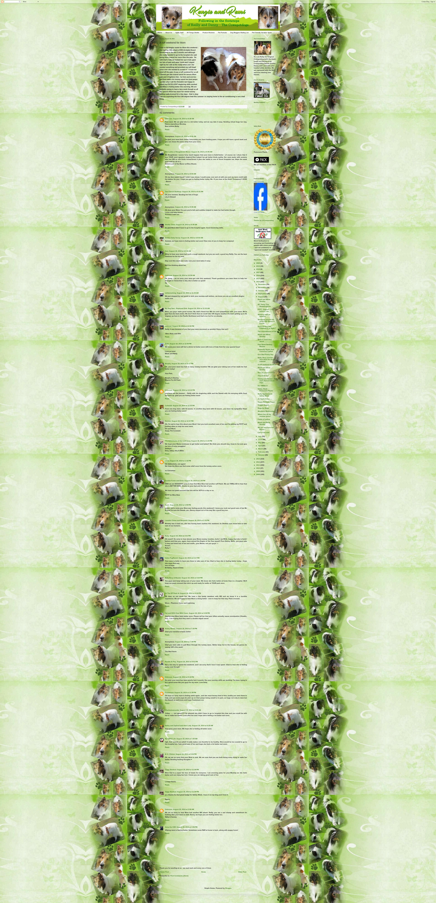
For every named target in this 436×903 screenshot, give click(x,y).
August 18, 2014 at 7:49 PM (185, 642)
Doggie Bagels (263, 405)
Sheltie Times (170, 224)
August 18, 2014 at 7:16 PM (186, 628)
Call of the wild (263, 432)
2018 (258, 269)
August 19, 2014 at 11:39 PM (188, 792)
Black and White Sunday (264, 300)
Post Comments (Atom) (179, 876)
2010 (258, 468)
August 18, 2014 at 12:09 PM (180, 344)
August (261, 297)
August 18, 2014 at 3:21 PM (180, 536)
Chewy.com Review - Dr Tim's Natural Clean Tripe (267, 381)
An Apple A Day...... (265, 399)
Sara (166, 251)
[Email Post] (189, 106)
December (262, 284)
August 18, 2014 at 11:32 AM (199, 308)
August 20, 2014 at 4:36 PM (187, 827)
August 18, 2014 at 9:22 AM (192, 191)
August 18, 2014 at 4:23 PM (192, 578)
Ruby (167, 536)
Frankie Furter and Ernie (174, 481)
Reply (167, 129)
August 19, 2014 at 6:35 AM (202, 725)
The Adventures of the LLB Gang (178, 441)
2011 (258, 465)
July (260, 436)
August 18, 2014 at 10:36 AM (180, 251)
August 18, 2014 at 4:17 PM (189, 558)
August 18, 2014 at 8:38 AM (183, 119)
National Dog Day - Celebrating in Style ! (267, 327)
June (260, 439)
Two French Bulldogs (173, 191)
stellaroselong (170, 293)
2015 (258, 278)
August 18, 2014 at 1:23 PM (201, 441)
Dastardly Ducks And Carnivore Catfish (266, 350)
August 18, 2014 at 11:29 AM (188, 293)
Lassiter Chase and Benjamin (176, 520)
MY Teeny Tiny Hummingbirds (264, 305)
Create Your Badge (259, 212)
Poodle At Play (170, 662)
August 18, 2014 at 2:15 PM (198, 520)
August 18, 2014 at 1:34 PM (194, 481)
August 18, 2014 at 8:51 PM (187, 662)
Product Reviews (209, 32)
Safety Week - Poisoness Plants (265, 390)
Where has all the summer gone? (264, 415)
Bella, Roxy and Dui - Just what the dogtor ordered (267, 359)
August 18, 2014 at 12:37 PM (182, 421)
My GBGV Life (170, 739)
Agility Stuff (179, 32)
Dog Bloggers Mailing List (239, 32)
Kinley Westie (170, 628)
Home (160, 32)
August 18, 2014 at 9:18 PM (183, 677)
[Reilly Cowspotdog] (260, 210)
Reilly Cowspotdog (259, 181)
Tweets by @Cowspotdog (264, 220)
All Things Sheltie (193, 32)
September (262, 294)
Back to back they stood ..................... (266, 340)
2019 (258, 266)
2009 (258, 471)
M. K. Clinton (170, 754)
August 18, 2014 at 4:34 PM (190, 593)
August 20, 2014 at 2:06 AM (183, 809)
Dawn (167, 505)
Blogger (228, 888)
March (260, 449)
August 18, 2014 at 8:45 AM (201, 152)
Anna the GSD (170, 827)
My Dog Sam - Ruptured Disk (176, 308)
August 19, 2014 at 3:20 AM (190, 710)
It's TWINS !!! (263, 386)
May (260, 442)
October (261, 290)
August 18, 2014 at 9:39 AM (185, 207)
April (260, 446)
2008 (258, 474)
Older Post (242, 872)
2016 (258, 275)
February (262, 452)
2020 (258, 263)
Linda (167, 461)
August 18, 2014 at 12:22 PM (184, 390)
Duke (167, 344)
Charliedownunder (172, 710)
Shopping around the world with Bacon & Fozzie (266, 321)
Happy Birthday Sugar (266, 402)
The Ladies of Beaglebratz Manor (178, 152)
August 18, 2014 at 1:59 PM (180, 505)
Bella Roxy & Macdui (173, 578)
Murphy (168, 363)
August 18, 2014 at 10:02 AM (192, 238)
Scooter (168, 421)
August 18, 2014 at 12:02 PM (183, 326)
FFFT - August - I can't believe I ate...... (266, 310)
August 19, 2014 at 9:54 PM (186, 754)
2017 (258, 272)
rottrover (168, 326)
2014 (258, 282)
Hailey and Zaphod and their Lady (178, 725)
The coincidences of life (267, 331)
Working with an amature (264, 315)
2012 (258, 462)
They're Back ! (263, 376)
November (262, 287)
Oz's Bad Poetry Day (265, 354)
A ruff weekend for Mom (267, 364)
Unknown (168, 119)
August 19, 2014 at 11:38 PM (188, 769)
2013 (258, 459)
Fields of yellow (264, 419)
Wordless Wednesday (266, 411)
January (261, 455)
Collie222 (168, 405)
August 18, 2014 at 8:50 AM (185, 174)
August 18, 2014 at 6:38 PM (199, 613)
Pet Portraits (222, 32)
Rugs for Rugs (263, 408)
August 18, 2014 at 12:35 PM (184, 405)
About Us (168, 32)
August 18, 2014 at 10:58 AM (184, 275)
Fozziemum (169, 692)
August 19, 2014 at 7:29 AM (186, 739)
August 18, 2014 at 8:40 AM (185, 136)
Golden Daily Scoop (172, 238)
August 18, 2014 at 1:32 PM (180, 461)
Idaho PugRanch (171, 558)
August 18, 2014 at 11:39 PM (185, 692)
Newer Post (164, 872)
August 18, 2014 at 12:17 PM (182, 363)
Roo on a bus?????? (266, 373)
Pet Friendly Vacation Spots (262, 32)
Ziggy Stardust (170, 769)
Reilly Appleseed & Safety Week (265, 395)
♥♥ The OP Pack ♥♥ (172, 593)
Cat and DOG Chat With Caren (176, 613)
